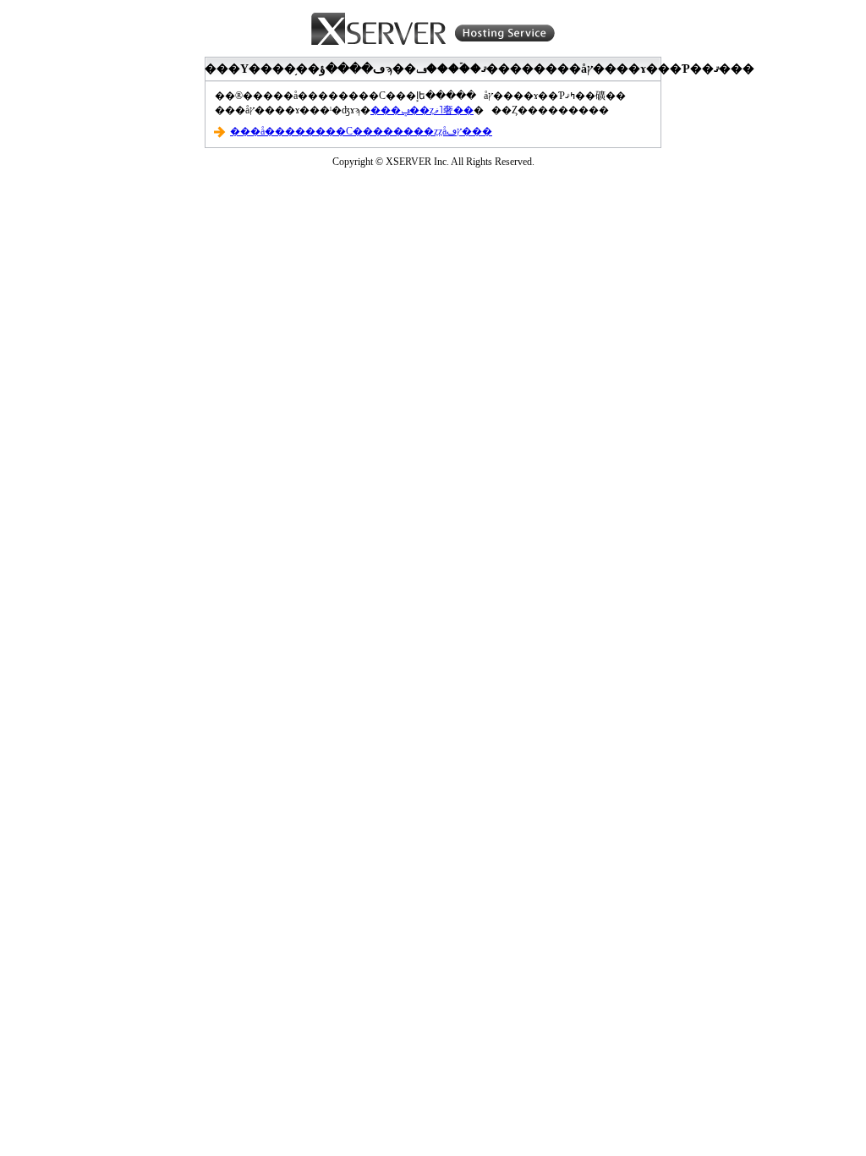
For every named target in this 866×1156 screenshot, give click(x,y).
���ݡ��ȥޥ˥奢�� (422, 110)
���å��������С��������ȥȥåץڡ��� (361, 131)
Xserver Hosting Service (433, 30)
